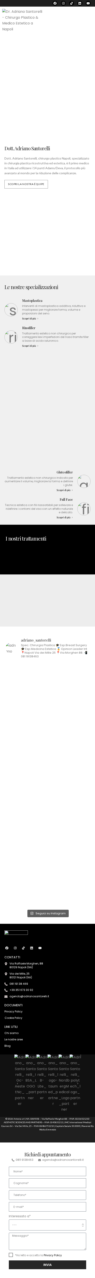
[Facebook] (55, 3)
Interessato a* (20, 1216)
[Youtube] (88, 3)
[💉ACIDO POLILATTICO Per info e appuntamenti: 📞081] (26, 799)
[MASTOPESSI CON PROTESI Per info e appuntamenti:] (69, 796)
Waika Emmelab (47, 1129)
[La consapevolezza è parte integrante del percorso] (69, 713)
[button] (89, 20)
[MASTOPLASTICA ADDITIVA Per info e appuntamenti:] (26, 698)
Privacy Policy (53, 1255)
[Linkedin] (79, 3)
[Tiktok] (71, 3)
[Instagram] (63, 3)
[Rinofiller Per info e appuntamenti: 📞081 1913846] (26, 862)
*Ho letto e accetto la (38, 1255)
